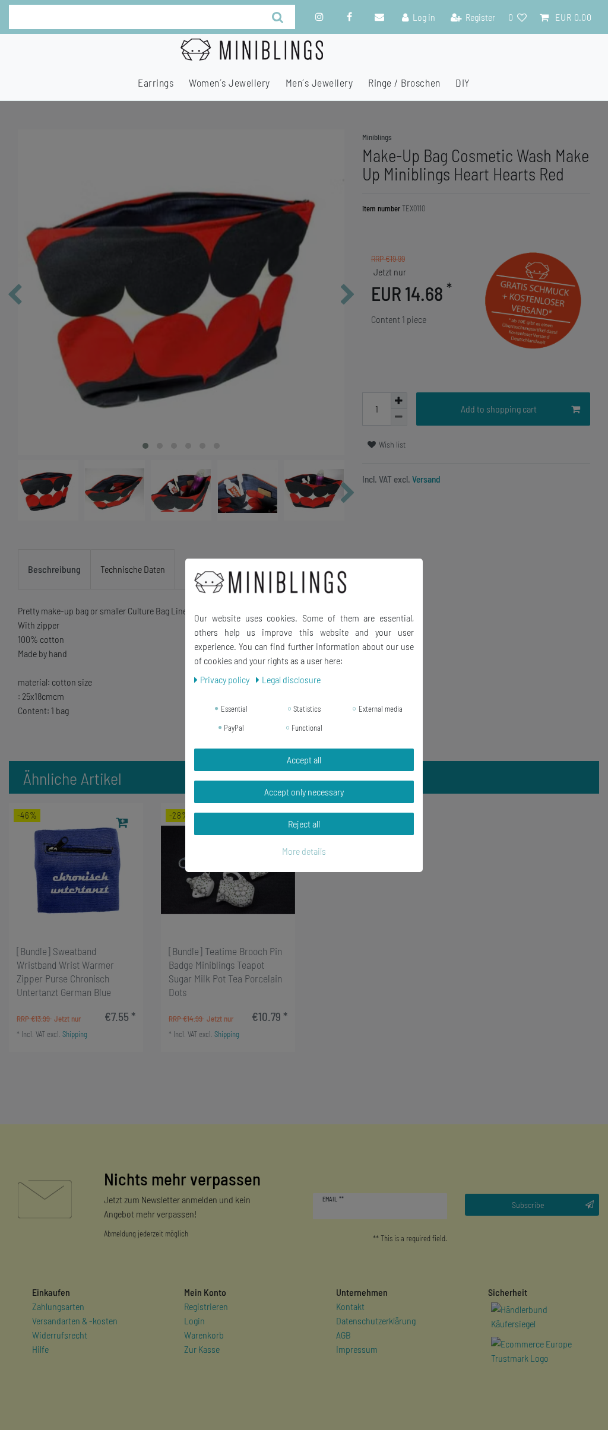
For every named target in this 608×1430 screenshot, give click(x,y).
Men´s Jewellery (319, 82)
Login (194, 1320)
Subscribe (528, 1205)
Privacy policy (225, 679)
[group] (76, 870)
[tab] (54, 569)
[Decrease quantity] (399, 417)
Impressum (357, 1349)
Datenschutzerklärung (376, 1320)
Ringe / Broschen (404, 82)
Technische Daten (132, 569)
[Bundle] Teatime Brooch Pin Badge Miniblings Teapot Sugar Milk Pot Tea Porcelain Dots (225, 971)
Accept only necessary (304, 791)
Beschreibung (54, 569)
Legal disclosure (291, 679)
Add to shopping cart (499, 408)
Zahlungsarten (58, 1306)
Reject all (304, 823)
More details (304, 851)
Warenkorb (204, 1334)
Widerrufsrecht (59, 1334)
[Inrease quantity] (399, 400)
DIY (462, 82)
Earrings (155, 82)
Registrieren (206, 1306)
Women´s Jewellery (229, 82)
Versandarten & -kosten (75, 1320)
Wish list (391, 444)
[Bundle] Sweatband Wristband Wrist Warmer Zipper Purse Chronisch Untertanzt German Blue (65, 971)
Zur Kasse (202, 1349)
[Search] (277, 17)
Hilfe (40, 1349)
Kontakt (350, 1306)
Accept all (304, 759)
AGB (343, 1334)
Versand (425, 479)
